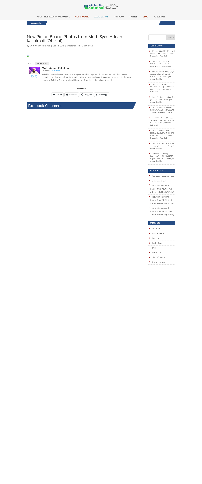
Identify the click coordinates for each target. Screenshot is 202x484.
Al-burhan (56, 70)
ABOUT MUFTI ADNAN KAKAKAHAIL (53, 16)
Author (31, 63)
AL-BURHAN (159, 16)
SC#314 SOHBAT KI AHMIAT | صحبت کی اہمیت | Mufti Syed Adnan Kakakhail (162, 145)
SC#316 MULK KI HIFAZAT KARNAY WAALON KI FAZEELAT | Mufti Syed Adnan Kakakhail (162, 110)
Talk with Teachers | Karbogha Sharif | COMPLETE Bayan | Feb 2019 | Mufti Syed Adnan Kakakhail (162, 157)
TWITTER (133, 16)
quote (154, 247)
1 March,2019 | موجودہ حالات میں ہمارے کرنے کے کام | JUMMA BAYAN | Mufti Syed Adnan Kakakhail (162, 121)
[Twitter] (36, 76)
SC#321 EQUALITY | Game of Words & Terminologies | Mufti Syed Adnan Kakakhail (162, 53)
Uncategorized (73, 45)
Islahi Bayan (157, 243)
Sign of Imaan (158, 257)
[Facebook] (32, 76)
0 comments (87, 45)
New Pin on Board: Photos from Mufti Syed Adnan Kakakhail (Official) (162, 188)
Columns (156, 228)
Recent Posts (42, 63)
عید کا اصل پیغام (159, 180)
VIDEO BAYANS (82, 16)
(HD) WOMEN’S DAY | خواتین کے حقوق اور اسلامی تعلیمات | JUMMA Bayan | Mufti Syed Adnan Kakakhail (162, 75)
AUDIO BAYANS (101, 16)
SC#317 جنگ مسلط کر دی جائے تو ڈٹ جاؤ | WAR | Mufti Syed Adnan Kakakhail (162, 99)
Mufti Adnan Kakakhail (40, 45)
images (155, 238)
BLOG (145, 16)
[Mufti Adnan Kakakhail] (34, 72)
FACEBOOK (119, 16)
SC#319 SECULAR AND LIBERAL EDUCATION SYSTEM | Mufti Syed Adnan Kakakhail (162, 63)
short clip (156, 252)
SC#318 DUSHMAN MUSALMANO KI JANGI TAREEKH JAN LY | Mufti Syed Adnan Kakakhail (162, 88)
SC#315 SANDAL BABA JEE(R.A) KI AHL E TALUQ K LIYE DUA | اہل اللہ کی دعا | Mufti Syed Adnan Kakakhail (162, 134)
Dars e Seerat (158, 233)
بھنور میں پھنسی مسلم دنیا (163, 176)
